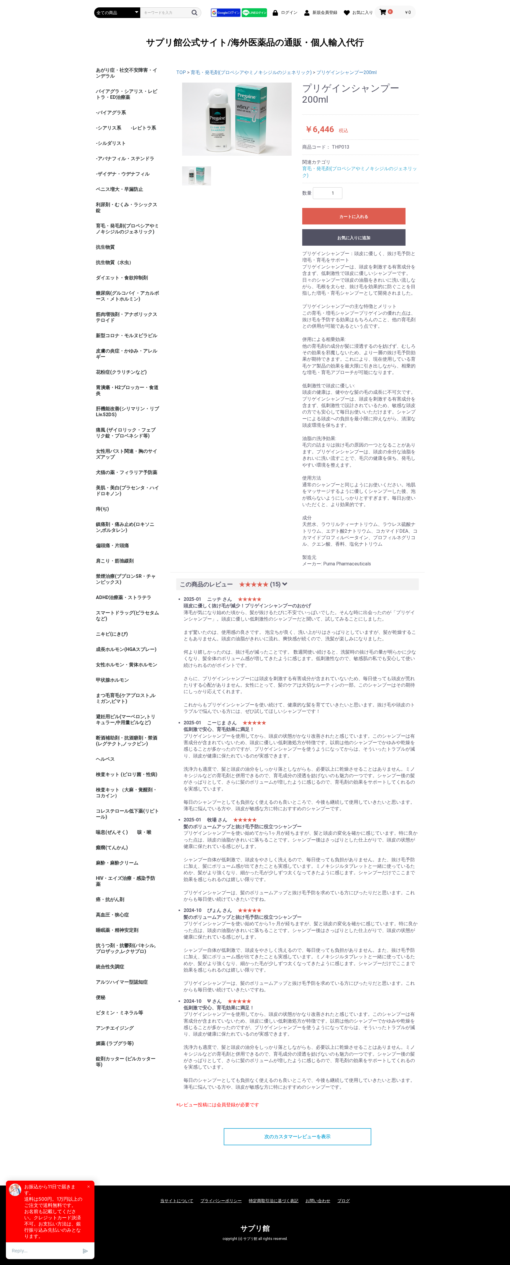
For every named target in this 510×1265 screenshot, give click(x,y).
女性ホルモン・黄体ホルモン (126, 664)
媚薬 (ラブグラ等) (115, 1043)
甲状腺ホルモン (112, 680)
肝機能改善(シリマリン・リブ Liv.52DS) (127, 411)
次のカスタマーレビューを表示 (297, 1136)
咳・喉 (144, 832)
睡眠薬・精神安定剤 (117, 930)
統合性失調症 (110, 966)
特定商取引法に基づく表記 (273, 1200)
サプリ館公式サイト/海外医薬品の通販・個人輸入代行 (255, 42)
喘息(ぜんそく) (112, 832)
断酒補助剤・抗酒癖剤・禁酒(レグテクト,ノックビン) (126, 740)
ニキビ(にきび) (112, 634)
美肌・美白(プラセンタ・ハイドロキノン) (127, 490)
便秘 (100, 997)
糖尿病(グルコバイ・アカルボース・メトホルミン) (127, 296)
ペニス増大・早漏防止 (119, 189)
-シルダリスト (111, 143)
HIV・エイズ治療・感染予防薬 (125, 881)
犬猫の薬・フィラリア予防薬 (126, 472)
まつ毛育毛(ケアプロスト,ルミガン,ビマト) (126, 698)
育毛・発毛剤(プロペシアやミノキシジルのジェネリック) (127, 228)
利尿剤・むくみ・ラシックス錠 (126, 207)
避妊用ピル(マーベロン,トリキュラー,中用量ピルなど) (126, 719)
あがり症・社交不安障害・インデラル (126, 73)
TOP (181, 72)
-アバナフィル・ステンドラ (125, 158)
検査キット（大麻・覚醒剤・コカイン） (126, 792)
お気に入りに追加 (353, 237)
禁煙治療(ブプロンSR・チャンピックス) (126, 579)
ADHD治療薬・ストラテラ (123, 597)
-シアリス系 (108, 128)
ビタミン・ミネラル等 (119, 1012)
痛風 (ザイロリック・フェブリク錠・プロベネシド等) (126, 433)
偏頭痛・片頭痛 (112, 545)
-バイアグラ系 (111, 112)
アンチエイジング (115, 1028)
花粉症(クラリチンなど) (121, 372)
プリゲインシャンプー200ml (346, 72)
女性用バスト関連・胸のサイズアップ (126, 454)
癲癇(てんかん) (112, 847)
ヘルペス (105, 759)
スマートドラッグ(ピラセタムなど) (127, 615)
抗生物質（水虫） (115, 262)
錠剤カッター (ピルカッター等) (126, 1061)
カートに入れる (353, 216)
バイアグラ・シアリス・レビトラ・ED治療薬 (126, 94)
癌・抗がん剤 (110, 899)
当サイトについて (176, 1200)
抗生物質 (105, 247)
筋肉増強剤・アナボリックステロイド (126, 317)
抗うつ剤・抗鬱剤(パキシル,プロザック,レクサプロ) (126, 948)
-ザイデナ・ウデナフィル (123, 174)
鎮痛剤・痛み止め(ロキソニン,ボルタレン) (125, 527)
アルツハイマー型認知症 (122, 982)
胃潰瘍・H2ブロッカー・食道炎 (127, 390)
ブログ (343, 1200)
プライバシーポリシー (221, 1200)
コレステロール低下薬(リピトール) (127, 814)
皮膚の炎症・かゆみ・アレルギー (126, 354)
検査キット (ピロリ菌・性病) (126, 774)
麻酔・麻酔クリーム (117, 863)
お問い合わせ (317, 1200)
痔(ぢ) (102, 509)
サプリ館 (255, 1228)
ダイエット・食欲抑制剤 (122, 277)
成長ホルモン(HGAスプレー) (126, 649)
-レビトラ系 (143, 128)
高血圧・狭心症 (112, 915)
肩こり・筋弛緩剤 (115, 561)
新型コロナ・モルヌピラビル (126, 335)
